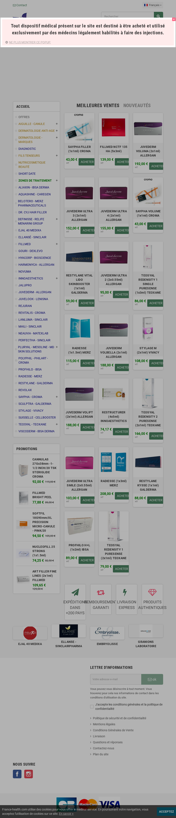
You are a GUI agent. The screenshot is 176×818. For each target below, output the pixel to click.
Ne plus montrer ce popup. (30, 42)
